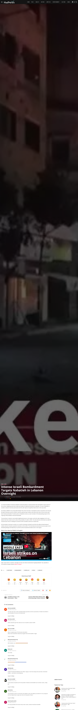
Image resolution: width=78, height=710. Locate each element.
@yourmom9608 (11, 628)
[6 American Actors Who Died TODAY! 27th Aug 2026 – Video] (57, 690)
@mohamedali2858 (11, 608)
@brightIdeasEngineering (13, 639)
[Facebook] (5, 498)
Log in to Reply (11, 616)
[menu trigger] (2, 2)
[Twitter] (6, 498)
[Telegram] (9, 498)
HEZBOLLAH (26, 570)
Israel (33, 570)
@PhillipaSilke (10, 668)
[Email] (10, 498)
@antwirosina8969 (11, 679)
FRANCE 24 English (18, 564)
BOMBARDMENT (18, 570)
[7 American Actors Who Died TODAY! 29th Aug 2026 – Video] (57, 704)
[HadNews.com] (9, 2)
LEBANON (40, 570)
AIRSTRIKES (9, 570)
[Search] (76, 2)
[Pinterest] (8, 498)
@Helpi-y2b (10, 649)
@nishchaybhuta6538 (12, 701)
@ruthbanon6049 (11, 619)
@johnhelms (10, 690)
